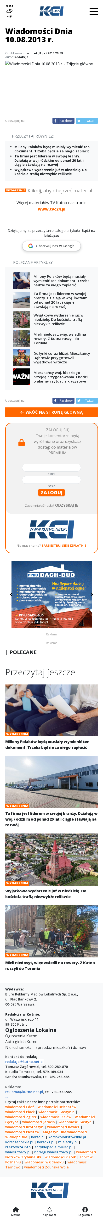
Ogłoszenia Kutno (21, 1036)
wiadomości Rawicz (63, 1127)
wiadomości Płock (20, 1112)
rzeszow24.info (18, 1147)
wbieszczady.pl (17, 1152)
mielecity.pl (68, 1142)
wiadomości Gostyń (75, 1122)
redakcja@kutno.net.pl (24, 1061)
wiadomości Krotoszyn (24, 1127)
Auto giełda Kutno (21, 1041)
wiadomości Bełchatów (57, 1107)
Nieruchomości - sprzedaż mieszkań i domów (45, 1047)
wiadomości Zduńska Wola (46, 1167)
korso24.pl (45, 1142)
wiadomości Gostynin (56, 1112)
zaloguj (51, 492)
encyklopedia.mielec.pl (53, 1147)
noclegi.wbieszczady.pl (53, 1152)
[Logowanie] (85, 1210)
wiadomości (77, 1132)
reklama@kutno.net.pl (24, 1091)
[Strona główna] (15, 1210)
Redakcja (21, 57)
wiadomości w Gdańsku (44, 1162)
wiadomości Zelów (55, 1117)
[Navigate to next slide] (92, 594)
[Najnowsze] (49, 1210)
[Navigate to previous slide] (11, 594)
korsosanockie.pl (19, 1142)
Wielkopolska (16, 1137)
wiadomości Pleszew (22, 1132)
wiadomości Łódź (19, 1107)
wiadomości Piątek (60, 1157)
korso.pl (38, 1137)
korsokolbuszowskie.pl (67, 1137)
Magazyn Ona (54, 1132)
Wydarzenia (15, 190)
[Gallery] (51, 594)
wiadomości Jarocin (38, 1122)
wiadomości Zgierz (21, 1117)
